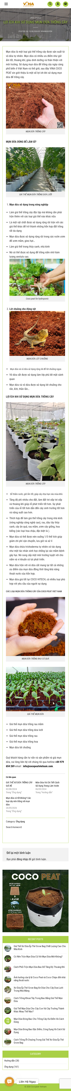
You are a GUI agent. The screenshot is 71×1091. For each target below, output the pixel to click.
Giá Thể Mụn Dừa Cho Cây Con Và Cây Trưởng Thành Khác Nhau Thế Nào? (39, 1010)
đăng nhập (22, 859)
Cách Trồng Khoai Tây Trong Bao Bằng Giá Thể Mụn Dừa (38, 1000)
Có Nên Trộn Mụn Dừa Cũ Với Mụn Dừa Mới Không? (38, 956)
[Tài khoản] (57, 4)
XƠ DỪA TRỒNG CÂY (51, 835)
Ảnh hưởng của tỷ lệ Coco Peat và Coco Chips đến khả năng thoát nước (39, 979)
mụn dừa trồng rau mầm (26, 831)
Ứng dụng (35, 18)
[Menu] (6, 3)
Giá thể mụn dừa (32, 827)
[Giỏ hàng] (65, 4)
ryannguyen (46, 31)
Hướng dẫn (9, 1060)
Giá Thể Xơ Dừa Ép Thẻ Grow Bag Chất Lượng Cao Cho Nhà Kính (40, 948)
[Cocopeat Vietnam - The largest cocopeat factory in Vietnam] (28, 4)
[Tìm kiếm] (50, 4)
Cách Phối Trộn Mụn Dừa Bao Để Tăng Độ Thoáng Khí (39, 967)
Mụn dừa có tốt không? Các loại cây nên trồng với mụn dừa (18, 801)
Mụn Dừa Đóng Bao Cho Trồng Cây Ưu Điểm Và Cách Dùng (39, 1020)
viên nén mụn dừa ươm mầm (21, 835)
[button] (9, 1081)
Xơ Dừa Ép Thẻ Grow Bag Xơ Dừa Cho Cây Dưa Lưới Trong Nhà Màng (38, 989)
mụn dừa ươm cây (51, 831)
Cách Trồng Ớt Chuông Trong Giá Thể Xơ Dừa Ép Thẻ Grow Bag (39, 1041)
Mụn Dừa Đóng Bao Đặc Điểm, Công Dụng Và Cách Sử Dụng (39, 1031)
